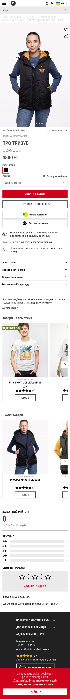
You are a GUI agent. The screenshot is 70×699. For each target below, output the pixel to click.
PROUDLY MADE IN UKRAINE (25, 479)
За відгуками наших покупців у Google (36, 659)
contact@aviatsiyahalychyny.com (32, 649)
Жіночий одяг (48, 17)
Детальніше (21, 680)
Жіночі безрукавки (13, 19)
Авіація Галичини (12, 17)
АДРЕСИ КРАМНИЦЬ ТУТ (30, 634)
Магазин (31, 17)
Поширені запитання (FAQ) (32, 620)
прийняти (35, 691)
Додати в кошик (35, 193)
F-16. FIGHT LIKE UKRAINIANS (25, 382)
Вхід (52, 3)
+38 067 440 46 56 (25, 645)
